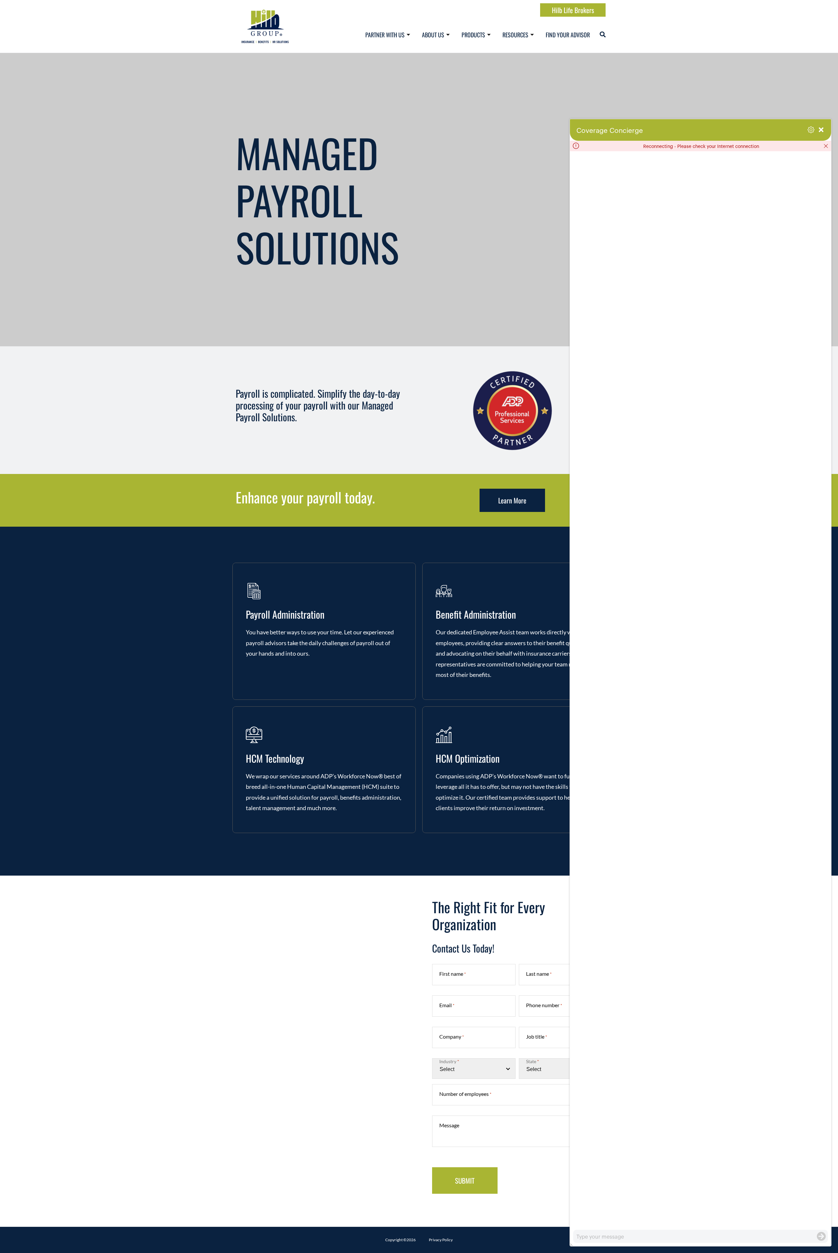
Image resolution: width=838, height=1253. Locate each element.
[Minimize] (821, 129)
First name (452, 974)
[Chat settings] (811, 129)
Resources (515, 34)
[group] (700, 690)
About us (433, 34)
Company (451, 1036)
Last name (539, 974)
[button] (603, 34)
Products (473, 34)
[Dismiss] (826, 146)
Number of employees (465, 1094)
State (532, 1061)
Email (446, 1005)
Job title (536, 1036)
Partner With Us (385, 34)
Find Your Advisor (568, 34)
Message (449, 1125)
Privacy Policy (441, 1239)
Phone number (544, 1005)
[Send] (821, 1236)
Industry (449, 1061)
